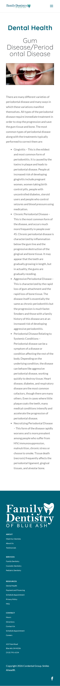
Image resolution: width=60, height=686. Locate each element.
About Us (10, 543)
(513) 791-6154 (12, 652)
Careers (9, 635)
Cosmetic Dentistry (13, 566)
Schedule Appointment (15, 595)
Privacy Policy (11, 599)
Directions (10, 622)
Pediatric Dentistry (13, 570)
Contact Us (10, 626)
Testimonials (11, 548)
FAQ (8, 604)
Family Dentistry (12, 561)
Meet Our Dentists (13, 539)
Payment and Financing (15, 590)
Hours (8, 617)
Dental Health (11, 586)
